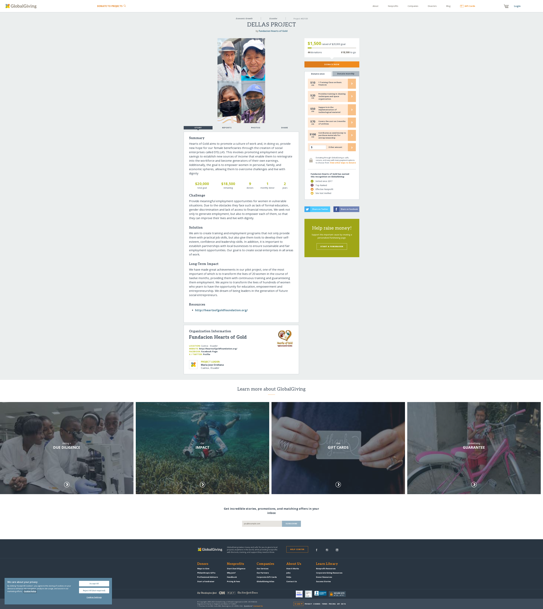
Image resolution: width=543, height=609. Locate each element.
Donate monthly (345, 73)
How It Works (292, 568)
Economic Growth (244, 18)
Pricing (332, 604)
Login (517, 6)
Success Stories (323, 581)
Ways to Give (203, 568)
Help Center (297, 549)
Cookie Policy (30, 591)
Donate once (318, 73)
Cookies (316, 604)
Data (343, 604)
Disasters (432, 6)
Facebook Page (209, 351)
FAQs (288, 577)
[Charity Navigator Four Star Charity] (300, 594)
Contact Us (291, 581)
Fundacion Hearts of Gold (273, 31)
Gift (470, 6)
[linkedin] (337, 549)
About (376, 6)
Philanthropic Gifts (206, 573)
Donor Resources (324, 577)
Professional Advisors (207, 577)
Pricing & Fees (233, 581)
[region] (58, 591)
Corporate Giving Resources (329, 573)
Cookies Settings (94, 597)
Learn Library (327, 564)
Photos (255, 127)
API (338, 604)
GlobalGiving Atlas (265, 581)
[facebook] (316, 549)
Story (198, 127)
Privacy (308, 604)
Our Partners (263, 573)
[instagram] (327, 549)
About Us (293, 564)
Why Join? (231, 573)
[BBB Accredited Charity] (321, 594)
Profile (206, 354)
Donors (202, 564)
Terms (324, 604)
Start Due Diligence (236, 568)
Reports (227, 127)
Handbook (232, 577)
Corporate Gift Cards (267, 577)
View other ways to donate (343, 162)
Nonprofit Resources (326, 568)
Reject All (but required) (94, 590)
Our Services (262, 568)
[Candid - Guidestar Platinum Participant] (309, 594)
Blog (448, 6)
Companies (413, 6)
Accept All (94, 583)
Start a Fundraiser (331, 246)
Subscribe (291, 523)
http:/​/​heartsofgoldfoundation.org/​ (221, 310)
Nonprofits (393, 6)
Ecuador (273, 18)
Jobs (288, 573)
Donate (109, 6)
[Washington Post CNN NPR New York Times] (234, 593)
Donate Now (331, 64)
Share (284, 127)
